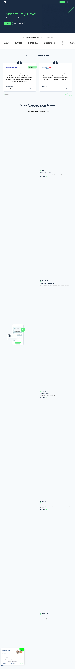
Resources (40, 2)
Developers (48, 2)
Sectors (33, 2)
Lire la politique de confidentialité (7, 659)
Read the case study (26, 88)
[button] (2, 665)
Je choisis (12, 663)
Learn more (42, 176)
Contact (62, 2)
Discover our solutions (18, 23)
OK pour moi (20, 663)
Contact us (7, 23)
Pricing (54, 2)
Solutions (26, 2)
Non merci (5, 663)
